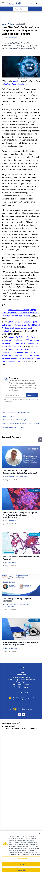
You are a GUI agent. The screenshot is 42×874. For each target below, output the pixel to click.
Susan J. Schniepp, (11, 604)
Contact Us (21, 672)
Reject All (21, 864)
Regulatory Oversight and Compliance (16, 420)
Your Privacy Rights (21, 687)
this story (16, 81)
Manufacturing (34, 423)
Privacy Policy (21, 682)
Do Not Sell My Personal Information (21, 679)
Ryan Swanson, (10, 476)
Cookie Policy (35, 854)
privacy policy (7, 401)
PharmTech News (8, 412)
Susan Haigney (9, 606)
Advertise (21, 670)
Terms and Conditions (21, 684)
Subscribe (30, 395)
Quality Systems (8, 416)
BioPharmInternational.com (15, 84)
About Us (21, 667)
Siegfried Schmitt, (25, 604)
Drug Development (23, 412)
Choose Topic (18, 9)
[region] (21, 852)
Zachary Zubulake (22, 476)
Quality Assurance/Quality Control (15, 423)
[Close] (39, 833)
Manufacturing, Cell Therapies (13, 427)
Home (7, 728)
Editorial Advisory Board (21, 677)
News (24, 728)
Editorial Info (21, 675)
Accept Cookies (21, 870)
